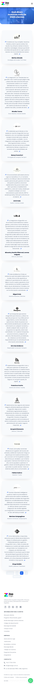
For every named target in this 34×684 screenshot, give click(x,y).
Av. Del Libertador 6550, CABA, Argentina (16, 668)
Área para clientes (9, 615)
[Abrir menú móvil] (32, 3)
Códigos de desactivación (11, 623)
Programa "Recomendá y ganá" (12, 618)
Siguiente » (17, 576)
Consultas (6, 631)
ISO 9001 (6, 681)
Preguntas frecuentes (10, 652)
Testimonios (7, 641)
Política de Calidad (9, 677)
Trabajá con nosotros (10, 649)
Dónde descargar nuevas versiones (13, 620)
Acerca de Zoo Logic (9, 639)
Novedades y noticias (10, 644)
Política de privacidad (21, 677)
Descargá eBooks (8, 647)
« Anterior (10, 573)
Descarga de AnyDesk (10, 626)
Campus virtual (8, 628)
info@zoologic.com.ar (12, 665)
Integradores (7, 655)
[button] (30, 680)
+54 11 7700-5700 (11, 662)
